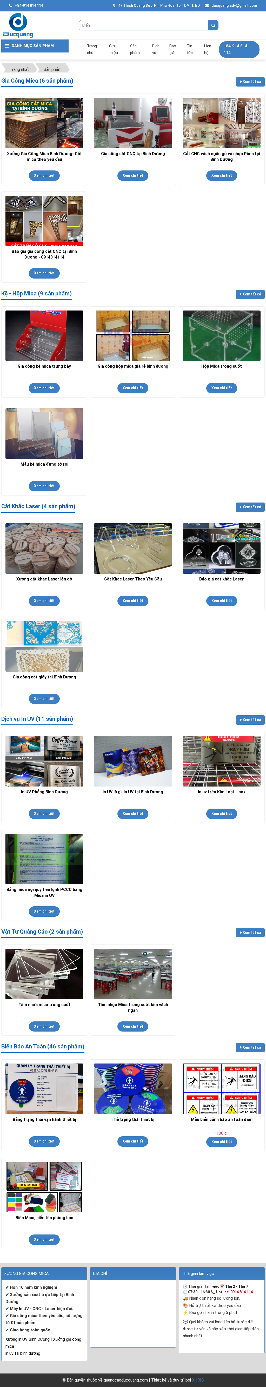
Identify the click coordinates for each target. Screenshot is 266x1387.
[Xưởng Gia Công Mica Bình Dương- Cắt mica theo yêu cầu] (44, 123)
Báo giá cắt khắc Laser (221, 579)
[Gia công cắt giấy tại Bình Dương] (44, 646)
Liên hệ (207, 49)
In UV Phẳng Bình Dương (44, 791)
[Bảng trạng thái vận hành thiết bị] (44, 1089)
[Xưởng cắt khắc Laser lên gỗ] (44, 548)
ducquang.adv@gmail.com (234, 5)
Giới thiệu (113, 49)
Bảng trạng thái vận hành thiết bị (44, 1119)
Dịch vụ (155, 49)
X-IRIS (198, 1380)
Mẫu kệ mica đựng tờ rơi (44, 464)
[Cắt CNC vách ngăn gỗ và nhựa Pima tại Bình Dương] (222, 123)
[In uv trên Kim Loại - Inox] (222, 761)
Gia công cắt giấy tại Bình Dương (44, 677)
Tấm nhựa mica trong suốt (44, 1004)
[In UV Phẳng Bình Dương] (44, 761)
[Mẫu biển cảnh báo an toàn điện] (222, 1089)
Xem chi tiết (44, 175)
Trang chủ (92, 49)
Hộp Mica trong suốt (221, 366)
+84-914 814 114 (29, 5)
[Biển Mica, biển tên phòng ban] (44, 1187)
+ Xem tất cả (250, 82)
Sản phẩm (135, 49)
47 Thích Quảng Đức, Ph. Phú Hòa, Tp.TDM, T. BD (159, 5)
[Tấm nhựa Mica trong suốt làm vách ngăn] (133, 974)
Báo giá (172, 49)
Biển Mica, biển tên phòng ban (44, 1217)
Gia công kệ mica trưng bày (44, 366)
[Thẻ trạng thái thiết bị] (133, 1089)
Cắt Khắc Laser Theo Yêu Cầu (133, 579)
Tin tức (190, 49)
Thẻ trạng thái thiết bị (132, 1119)
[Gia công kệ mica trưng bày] (44, 336)
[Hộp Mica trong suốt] (222, 336)
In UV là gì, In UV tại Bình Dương (133, 791)
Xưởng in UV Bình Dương (27, 1339)
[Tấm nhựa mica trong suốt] (44, 974)
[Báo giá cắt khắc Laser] (222, 548)
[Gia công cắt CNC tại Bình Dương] (133, 123)
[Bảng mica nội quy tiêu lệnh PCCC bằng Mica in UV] (44, 859)
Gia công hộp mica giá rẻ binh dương (133, 366)
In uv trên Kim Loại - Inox (221, 791)
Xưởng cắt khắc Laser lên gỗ (44, 579)
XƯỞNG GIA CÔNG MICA (26, 1273)
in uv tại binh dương (22, 1353)
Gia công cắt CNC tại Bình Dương (133, 153)
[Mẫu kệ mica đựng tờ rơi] (44, 433)
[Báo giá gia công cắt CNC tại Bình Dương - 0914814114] (44, 221)
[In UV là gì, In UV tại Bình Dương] (133, 761)
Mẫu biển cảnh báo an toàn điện (221, 1119)
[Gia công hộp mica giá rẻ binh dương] (133, 336)
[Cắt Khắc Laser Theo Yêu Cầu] (133, 548)
